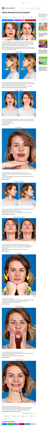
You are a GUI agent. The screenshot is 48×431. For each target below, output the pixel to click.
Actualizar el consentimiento (42, 16)
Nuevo (28, 8)
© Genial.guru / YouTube (5, 80)
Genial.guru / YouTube (32, 413)
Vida (39, 71)
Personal (23, 8)
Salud (39, 37)
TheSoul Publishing (44, 18)
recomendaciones (27, 44)
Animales (40, 54)
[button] (40, 32)
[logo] (8, 8)
